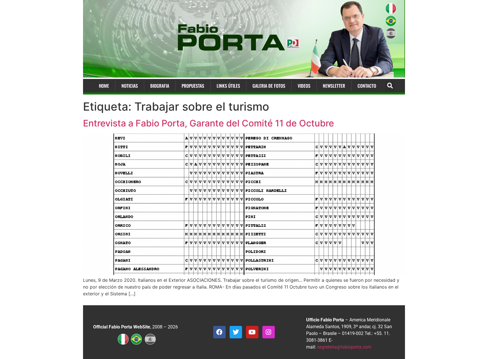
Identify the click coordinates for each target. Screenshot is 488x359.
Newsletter (334, 85)
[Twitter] (236, 332)
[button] (390, 86)
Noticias (129, 85)
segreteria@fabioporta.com (344, 347)
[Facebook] (219, 332)
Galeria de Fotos (268, 85)
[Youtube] (252, 332)
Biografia (159, 85)
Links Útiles (228, 85)
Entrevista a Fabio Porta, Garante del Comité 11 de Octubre (208, 123)
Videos (304, 85)
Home (104, 85)
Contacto (367, 85)
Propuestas (193, 85)
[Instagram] (268, 332)
